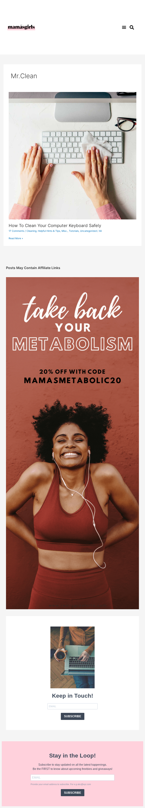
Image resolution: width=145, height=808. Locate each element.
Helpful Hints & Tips (49, 230)
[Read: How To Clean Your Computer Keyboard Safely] (72, 155)
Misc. (65, 230)
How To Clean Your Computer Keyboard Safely (55, 225)
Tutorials (74, 230)
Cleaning (31, 230)
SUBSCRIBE (72, 716)
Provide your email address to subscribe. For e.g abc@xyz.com (61, 784)
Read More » (16, 238)
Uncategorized (88, 230)
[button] (124, 27)
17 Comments (16, 230)
